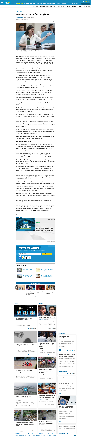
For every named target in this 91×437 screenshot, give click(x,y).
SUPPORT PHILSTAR (85, 3)
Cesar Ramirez (19, 374)
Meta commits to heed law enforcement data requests (66, 406)
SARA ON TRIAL (36, 6)
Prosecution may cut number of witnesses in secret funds (47, 396)
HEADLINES (20, 3)
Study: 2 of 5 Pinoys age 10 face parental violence (25, 345)
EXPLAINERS (73, 6)
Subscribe (87, 1)
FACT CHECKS (80, 6)
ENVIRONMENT (87, 6)
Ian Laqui (41, 374)
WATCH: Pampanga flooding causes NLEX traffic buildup (24, 397)
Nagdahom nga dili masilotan (67, 426)
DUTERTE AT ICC (49, 6)
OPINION (26, 3)
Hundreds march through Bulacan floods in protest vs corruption (46, 371)
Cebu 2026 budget (64, 378)
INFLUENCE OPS (66, 6)
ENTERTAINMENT (51, 3)
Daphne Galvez (42, 319)
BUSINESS (39, 3)
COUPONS (69, 3)
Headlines (19, 11)
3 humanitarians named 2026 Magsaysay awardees (24, 318)
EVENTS (64, 3)
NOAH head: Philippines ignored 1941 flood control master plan (46, 423)
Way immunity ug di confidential (64, 337)
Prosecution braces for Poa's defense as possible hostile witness (46, 345)
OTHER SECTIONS (76, 3)
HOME (15, 3)
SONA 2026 (42, 6)
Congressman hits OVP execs (47, 317)
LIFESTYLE (58, 3)
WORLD (34, 3)
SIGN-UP (47, 253)
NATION (30, 3)
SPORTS (44, 3)
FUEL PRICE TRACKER (57, 6)
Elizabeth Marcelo (19, 17)
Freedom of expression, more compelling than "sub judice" (67, 355)
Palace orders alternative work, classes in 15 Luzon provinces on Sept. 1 (25, 424)
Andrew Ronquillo (20, 321)
